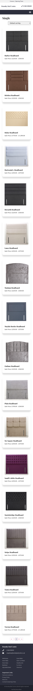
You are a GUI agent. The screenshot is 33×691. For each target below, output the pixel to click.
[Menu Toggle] (30, 12)
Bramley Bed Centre (8, 6)
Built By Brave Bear (17, 689)
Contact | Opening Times (16, 1)
